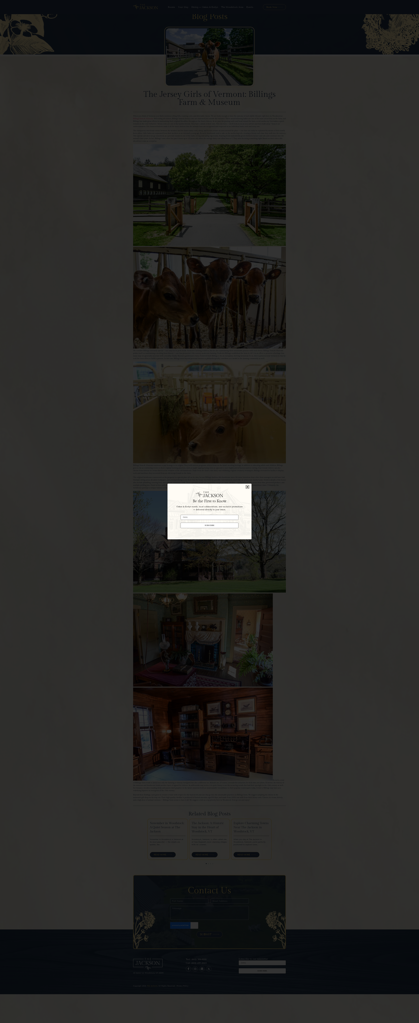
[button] (247, 486)
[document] (209, 511)
